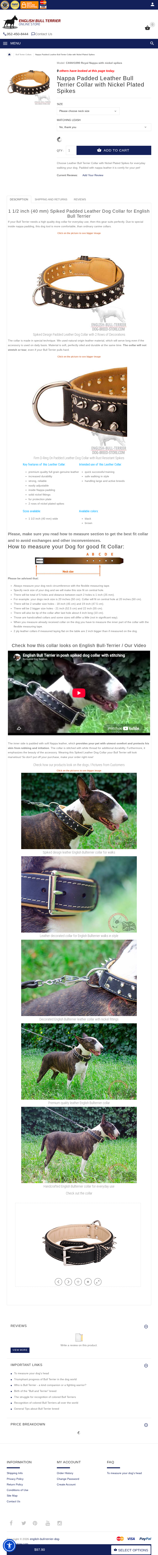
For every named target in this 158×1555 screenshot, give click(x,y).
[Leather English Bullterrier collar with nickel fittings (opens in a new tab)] (79, 977)
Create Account (66, 1484)
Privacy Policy (15, 1478)
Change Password (68, 1478)
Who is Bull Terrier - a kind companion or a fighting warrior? (50, 1385)
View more (20, 1350)
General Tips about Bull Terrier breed (36, 1408)
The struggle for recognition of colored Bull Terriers (45, 1396)
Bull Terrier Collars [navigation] (23, 54)
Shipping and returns (51, 199)
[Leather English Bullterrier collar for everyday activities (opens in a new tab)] (79, 1144)
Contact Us (43, 34)
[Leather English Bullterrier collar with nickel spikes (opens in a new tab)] (79, 810)
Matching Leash (69, 120)
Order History (65, 1473)
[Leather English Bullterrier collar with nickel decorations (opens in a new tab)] (79, 1061)
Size (60, 104)
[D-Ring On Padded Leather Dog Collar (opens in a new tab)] (79, 406)
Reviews (80, 199)
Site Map (12, 1495)
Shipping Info (15, 1473)
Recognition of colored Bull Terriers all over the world (46, 1402)
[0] (147, 29)
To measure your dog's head (31, 1373)
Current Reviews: (67, 175)
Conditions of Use (17, 1490)
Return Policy (15, 1484)
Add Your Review (92, 175)
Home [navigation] (9, 54)
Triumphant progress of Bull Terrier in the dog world (45, 1379)
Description (19, 199)
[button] (151, 43)
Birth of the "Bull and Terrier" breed (35, 1391)
